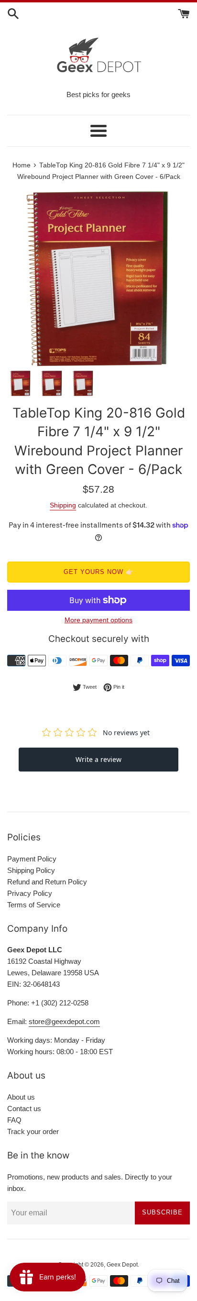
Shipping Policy (31, 870)
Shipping (63, 505)
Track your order (33, 1131)
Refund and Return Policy (47, 882)
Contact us (24, 1108)
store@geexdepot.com (64, 1021)
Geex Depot (122, 1264)
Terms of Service (33, 905)
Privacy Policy (29, 893)
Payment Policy (31, 859)
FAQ (14, 1120)
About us (21, 1097)
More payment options (98, 620)
